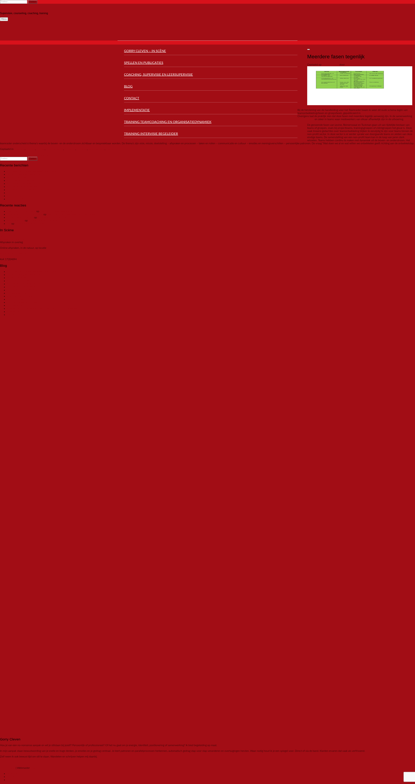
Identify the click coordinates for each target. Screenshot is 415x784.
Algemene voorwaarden (13, 253)
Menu (4, 19)
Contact (131, 98)
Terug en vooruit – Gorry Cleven (24, 214)
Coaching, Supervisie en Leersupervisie (158, 74)
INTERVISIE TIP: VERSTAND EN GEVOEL (29, 189)
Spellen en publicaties (143, 62)
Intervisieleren (14, 305)
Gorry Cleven (7, 7)
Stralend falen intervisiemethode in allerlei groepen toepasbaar (41, 308)
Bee (8, 223)
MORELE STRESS (16, 177)
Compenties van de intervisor (23, 302)
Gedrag (40, 149)
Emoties (30, 149)
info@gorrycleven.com (12, 239)
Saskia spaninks (15, 220)
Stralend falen (14, 311)
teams (310, 119)
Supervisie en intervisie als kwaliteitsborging (31, 171)
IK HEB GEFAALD (16, 199)
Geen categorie (54, 149)
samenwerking (96, 149)
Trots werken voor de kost (52, 217)
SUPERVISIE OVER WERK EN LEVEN (27, 183)
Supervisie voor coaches (20, 180)
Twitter (10, 776)
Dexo (33, 768)
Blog (128, 86)
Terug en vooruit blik (13, 152)
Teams (109, 149)
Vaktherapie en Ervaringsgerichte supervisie (71, 214)
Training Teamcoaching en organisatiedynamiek (167, 122)
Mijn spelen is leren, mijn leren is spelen (24, 155)
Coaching (19, 149)
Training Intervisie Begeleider (151, 133)
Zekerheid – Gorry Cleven (21, 211)
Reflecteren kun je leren (19, 196)
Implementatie (137, 110)
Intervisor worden (16, 193)
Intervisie (82, 149)
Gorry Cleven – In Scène (145, 51)
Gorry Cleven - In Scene (19, 217)
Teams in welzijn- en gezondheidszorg (382, 113)
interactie (70, 149)
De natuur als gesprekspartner (23, 174)
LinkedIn (11, 779)
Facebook (11, 773)
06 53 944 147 (8, 236)
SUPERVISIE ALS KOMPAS (21, 186)
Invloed (10, 314)
